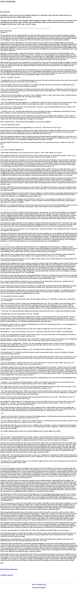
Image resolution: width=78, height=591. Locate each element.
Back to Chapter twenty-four (8, 569)
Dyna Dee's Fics (41, 584)
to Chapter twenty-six (6, 575)
